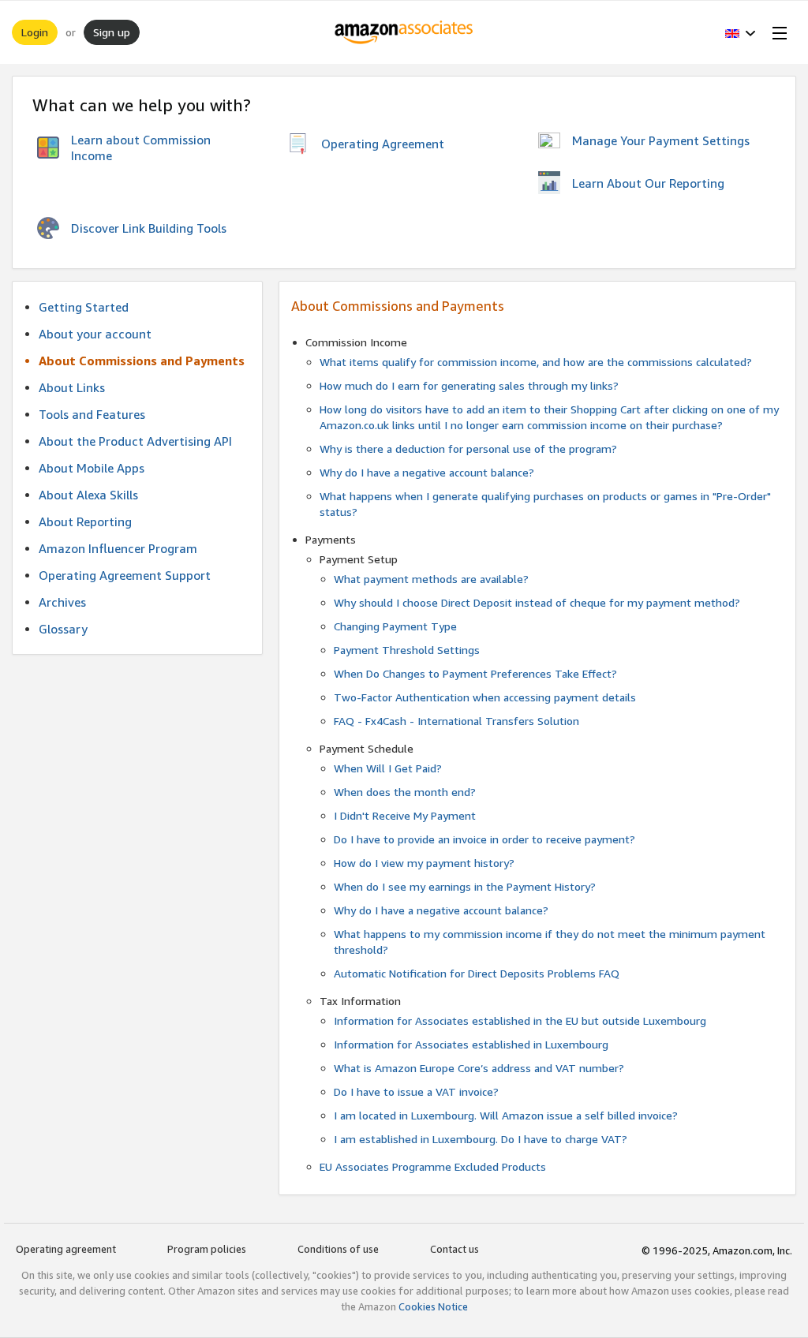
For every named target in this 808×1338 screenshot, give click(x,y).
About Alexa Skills (88, 495)
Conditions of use (338, 1249)
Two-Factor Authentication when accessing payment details (485, 697)
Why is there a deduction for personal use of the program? (468, 448)
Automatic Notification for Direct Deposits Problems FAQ (476, 973)
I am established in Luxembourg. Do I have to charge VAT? (480, 1139)
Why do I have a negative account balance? (427, 472)
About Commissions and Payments (142, 360)
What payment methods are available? (431, 578)
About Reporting (85, 521)
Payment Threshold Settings (407, 649)
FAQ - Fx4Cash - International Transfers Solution (456, 720)
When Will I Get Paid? (388, 768)
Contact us (454, 1249)
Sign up (111, 32)
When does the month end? (405, 791)
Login (34, 32)
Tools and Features (92, 414)
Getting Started (84, 307)
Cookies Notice (433, 1306)
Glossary (63, 629)
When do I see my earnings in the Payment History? (465, 886)
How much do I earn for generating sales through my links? (469, 385)
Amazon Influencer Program (118, 548)
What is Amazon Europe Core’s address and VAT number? (479, 1068)
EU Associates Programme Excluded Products (433, 1166)
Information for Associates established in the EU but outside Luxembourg (520, 1020)
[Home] (404, 32)
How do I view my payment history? (424, 862)
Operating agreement (66, 1249)
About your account (95, 334)
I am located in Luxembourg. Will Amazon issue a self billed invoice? (506, 1115)
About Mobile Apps (91, 468)
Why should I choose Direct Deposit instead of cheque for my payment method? (537, 602)
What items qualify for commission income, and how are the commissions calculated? (536, 361)
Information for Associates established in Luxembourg (471, 1044)
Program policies (206, 1249)
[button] (740, 32)
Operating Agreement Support (125, 575)
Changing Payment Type (395, 626)
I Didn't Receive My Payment (405, 815)
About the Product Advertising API (135, 441)
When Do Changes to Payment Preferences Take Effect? (475, 673)
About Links (72, 387)
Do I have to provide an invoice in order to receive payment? (484, 839)
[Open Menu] (776, 32)
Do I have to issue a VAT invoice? (416, 1091)
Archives (62, 602)
